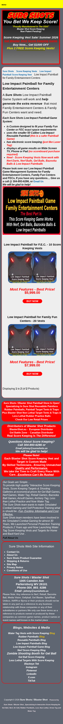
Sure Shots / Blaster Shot (34, 699)
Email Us (38, 181)
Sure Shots (8, 71)
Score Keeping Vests (26, 71)
